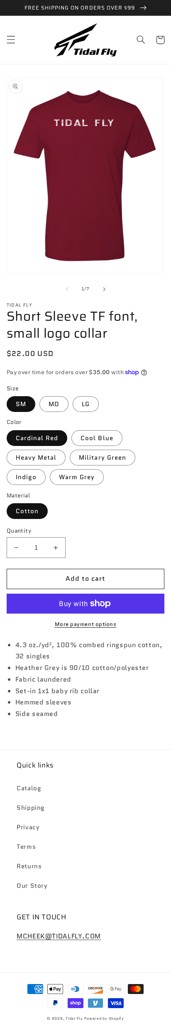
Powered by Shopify (104, 1018)
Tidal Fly (75, 1018)
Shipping (31, 807)
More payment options (86, 624)
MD (54, 404)
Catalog (29, 788)
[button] (10, 39)
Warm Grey (77, 477)
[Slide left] (67, 289)
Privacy (28, 827)
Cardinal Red (37, 438)
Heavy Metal (36, 457)
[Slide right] (104, 289)
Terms (26, 846)
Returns (29, 866)
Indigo (26, 477)
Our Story (32, 885)
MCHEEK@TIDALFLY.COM (59, 936)
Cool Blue (97, 438)
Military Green (102, 457)
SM (21, 404)
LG (86, 404)
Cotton (27, 511)
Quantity (19, 530)
